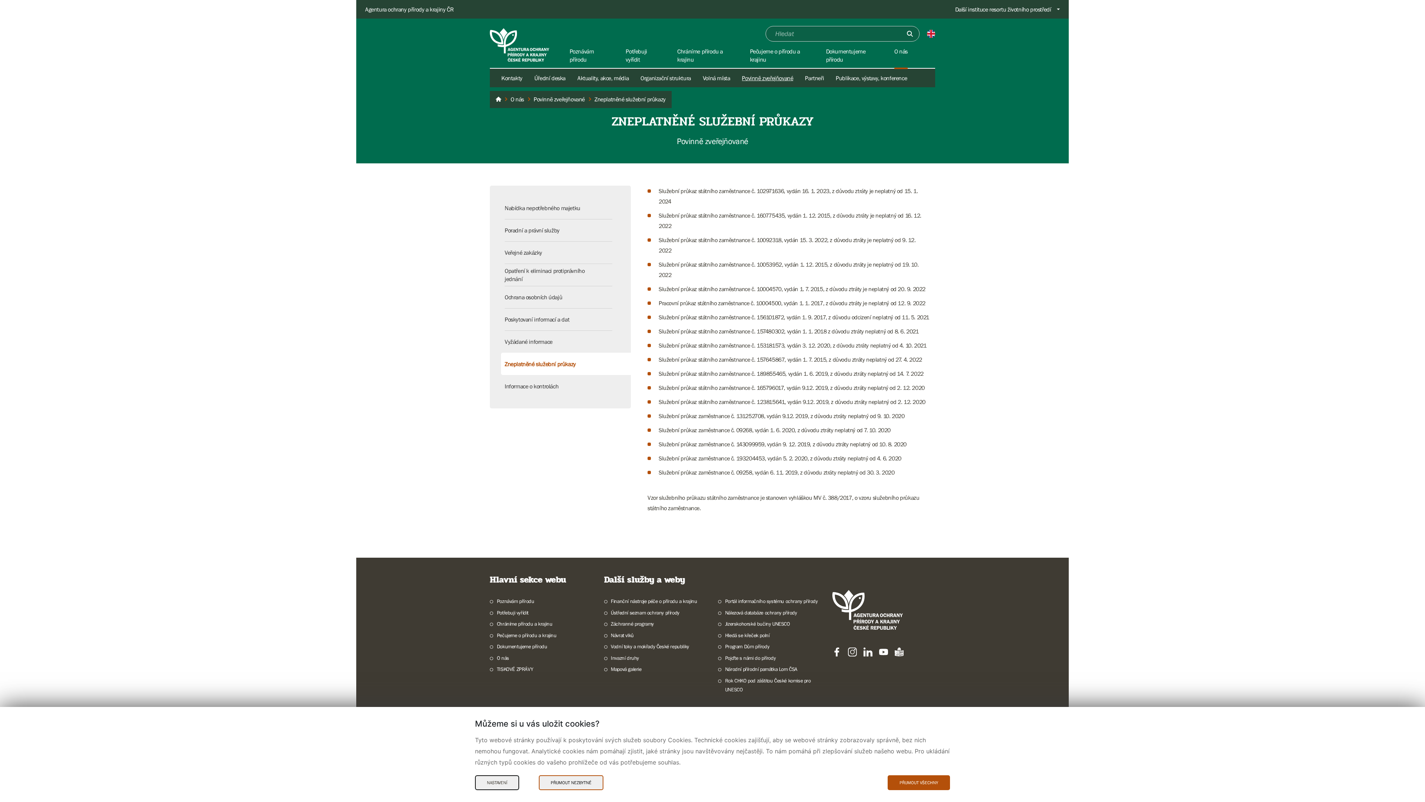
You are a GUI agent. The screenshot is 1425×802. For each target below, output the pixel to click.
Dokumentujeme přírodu (522, 646)
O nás (503, 658)
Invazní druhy (625, 658)
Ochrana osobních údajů (533, 297)
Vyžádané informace (529, 341)
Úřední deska (550, 78)
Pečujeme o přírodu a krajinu (527, 635)
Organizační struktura (666, 78)
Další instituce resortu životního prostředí (1003, 9)
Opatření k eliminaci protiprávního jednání (544, 274)
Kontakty (511, 78)
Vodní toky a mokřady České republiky (650, 646)
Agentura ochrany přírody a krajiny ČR (409, 9)
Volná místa (716, 78)
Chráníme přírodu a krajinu (524, 624)
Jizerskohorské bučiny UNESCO (757, 624)
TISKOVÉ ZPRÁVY (515, 669)
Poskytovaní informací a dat (537, 319)
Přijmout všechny (919, 782)
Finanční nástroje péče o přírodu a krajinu (654, 601)
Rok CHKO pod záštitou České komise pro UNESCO (768, 685)
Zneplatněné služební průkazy (540, 364)
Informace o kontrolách (531, 386)
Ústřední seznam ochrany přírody (645, 613)
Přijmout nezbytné (571, 782)
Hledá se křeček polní (747, 635)
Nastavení (497, 782)
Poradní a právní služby (532, 230)
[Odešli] (910, 33)
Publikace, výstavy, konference (871, 78)
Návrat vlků (622, 635)
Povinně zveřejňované (767, 78)
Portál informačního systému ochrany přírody (771, 601)
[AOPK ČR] (498, 99)
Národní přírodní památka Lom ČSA (761, 669)
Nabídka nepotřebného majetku (542, 208)
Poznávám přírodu (515, 601)
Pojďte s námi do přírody (750, 658)
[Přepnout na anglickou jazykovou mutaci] (931, 34)
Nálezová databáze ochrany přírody (761, 613)
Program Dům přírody (747, 646)
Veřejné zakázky (523, 252)
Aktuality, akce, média (603, 78)
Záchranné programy (632, 624)
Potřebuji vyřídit (512, 613)
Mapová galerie (626, 669)
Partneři (814, 78)
